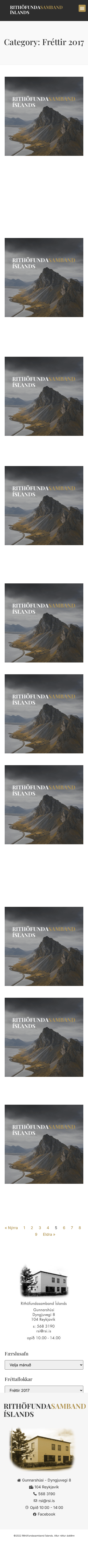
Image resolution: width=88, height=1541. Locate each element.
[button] (82, 8)
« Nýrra (11, 1227)
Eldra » (49, 1234)
